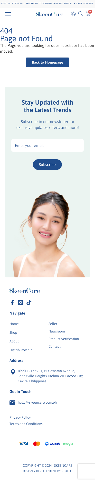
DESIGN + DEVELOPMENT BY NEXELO (47, 471)
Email (47, 145)
